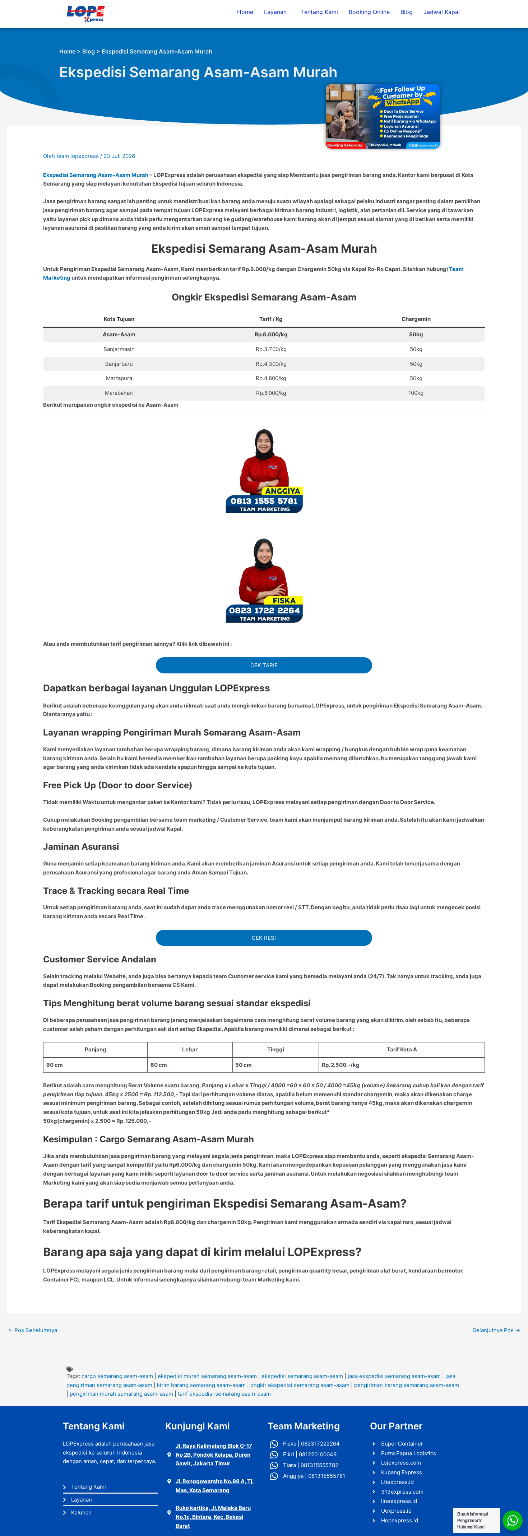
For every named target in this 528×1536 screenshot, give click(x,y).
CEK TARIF (264, 665)
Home (245, 11)
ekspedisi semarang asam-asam (302, 1376)
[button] (277, 12)
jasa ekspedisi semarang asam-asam (394, 1376)
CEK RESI (264, 937)
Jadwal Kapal (441, 11)
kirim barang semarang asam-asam (201, 1385)
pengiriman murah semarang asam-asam (121, 1393)
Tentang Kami (319, 11)
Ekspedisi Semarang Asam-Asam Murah (95, 175)
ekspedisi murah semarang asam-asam (207, 1376)
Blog (406, 11)
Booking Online (369, 11)
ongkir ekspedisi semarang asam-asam (299, 1385)
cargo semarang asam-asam (117, 1376)
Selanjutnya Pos (496, 1330)
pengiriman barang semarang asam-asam (406, 1385)
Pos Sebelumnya (32, 1330)
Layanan (275, 11)
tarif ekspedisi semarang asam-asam (224, 1393)
